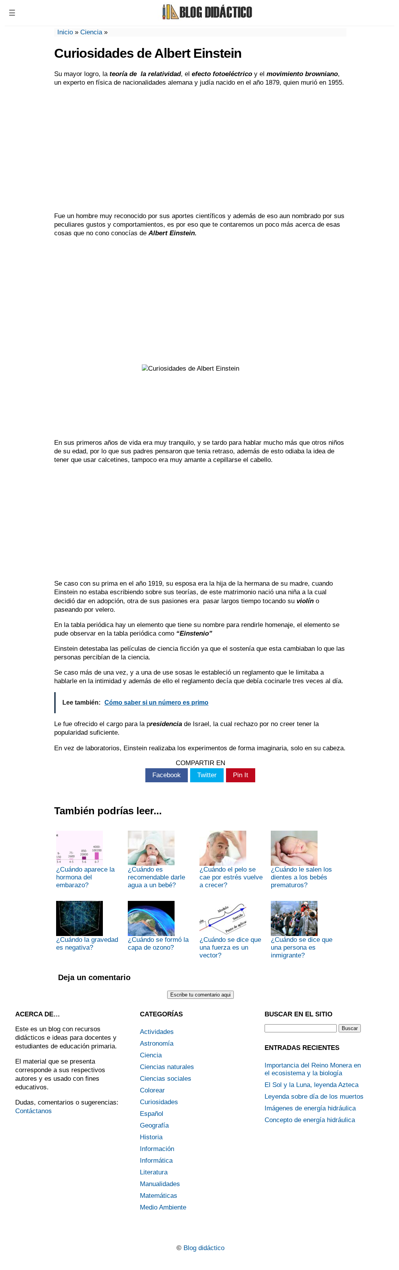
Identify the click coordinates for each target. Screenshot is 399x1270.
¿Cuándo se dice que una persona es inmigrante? (301, 947)
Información (157, 1149)
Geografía (154, 1125)
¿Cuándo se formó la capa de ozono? (158, 943)
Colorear (152, 1090)
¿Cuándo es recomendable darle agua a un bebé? (156, 877)
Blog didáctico (204, 1248)
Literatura (154, 1172)
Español (151, 1113)
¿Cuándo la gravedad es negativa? (87, 943)
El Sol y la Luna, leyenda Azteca (311, 1085)
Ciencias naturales (167, 1067)
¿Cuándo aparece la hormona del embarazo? (85, 877)
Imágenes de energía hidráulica (310, 1108)
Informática (156, 1160)
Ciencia (91, 32)
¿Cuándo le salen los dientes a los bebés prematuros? (301, 877)
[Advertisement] (200, 149)
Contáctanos (33, 1111)
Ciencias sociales (165, 1078)
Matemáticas (158, 1195)
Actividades (157, 1032)
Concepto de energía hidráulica (310, 1120)
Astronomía (156, 1043)
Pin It (240, 775)
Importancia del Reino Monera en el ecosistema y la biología (313, 1069)
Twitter (207, 775)
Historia (151, 1137)
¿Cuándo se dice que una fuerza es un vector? (230, 947)
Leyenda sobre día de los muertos (314, 1096)
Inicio (65, 32)
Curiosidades (159, 1102)
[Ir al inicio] (206, 18)
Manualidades (160, 1184)
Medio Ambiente (163, 1207)
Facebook (166, 775)
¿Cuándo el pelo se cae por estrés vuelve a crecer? (231, 877)
